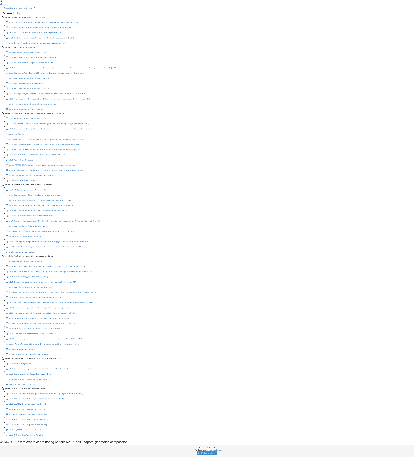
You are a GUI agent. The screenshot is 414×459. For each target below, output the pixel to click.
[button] (1, 2)
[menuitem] (1, 5)
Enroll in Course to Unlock (207, 453)
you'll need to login (215, 450)
